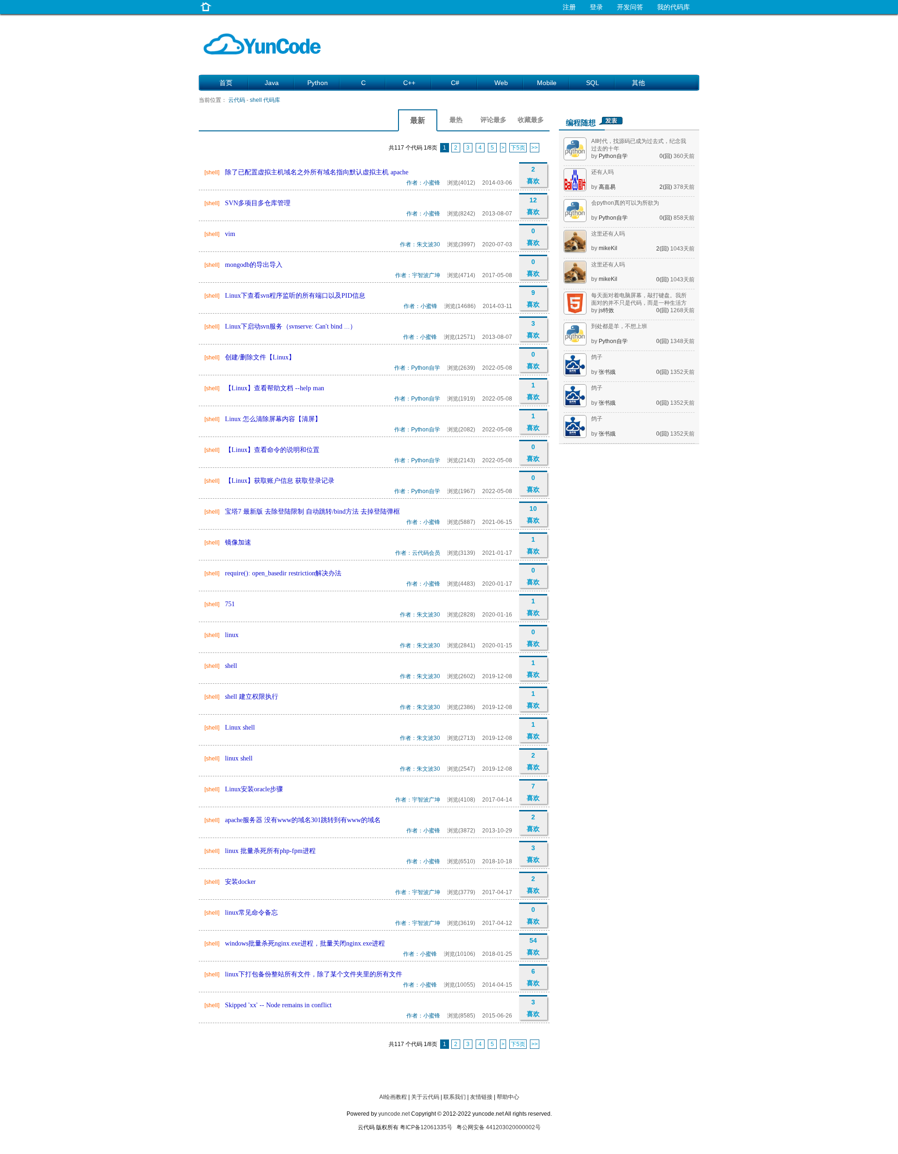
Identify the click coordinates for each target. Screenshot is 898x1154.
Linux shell (240, 727)
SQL (592, 82)
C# (455, 82)
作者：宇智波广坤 (417, 275)
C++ (409, 82)
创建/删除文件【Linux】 (260, 357)
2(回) (666, 187)
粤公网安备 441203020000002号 (498, 1127)
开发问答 (630, 7)
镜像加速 (238, 542)
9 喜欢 (533, 298)
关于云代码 (425, 1097)
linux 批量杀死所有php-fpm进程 (270, 850)
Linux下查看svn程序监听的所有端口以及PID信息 (295, 295)
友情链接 (481, 1097)
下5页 (518, 147)
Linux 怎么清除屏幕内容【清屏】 (273, 419)
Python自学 (613, 156)
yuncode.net (394, 1114)
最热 (456, 119)
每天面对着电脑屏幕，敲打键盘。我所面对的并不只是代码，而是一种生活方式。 (639, 303)
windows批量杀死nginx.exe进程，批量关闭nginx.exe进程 (305, 943)
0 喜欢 (533, 236)
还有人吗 (602, 172)
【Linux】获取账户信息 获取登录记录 (279, 480)
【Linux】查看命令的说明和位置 (272, 449)
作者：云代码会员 (417, 553)
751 (230, 604)
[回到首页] (206, 11)
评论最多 (493, 119)
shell (231, 665)
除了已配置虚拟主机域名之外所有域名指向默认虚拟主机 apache (316, 172)
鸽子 (596, 357)
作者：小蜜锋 (423, 182)
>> (534, 147)
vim (230, 233)
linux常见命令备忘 (251, 912)
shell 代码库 (265, 100)
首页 (225, 82)
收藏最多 (531, 119)
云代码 (236, 100)
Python (317, 82)
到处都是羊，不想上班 (619, 326)
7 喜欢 (533, 792)
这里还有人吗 (608, 233)
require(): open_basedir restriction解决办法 (283, 573)
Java (272, 82)
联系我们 (454, 1097)
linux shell (239, 758)
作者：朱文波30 (420, 244)
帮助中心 (508, 1097)
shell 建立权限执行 (251, 696)
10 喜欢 (533, 514)
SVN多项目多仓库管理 (257, 203)
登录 (596, 7)
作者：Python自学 (417, 368)
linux (232, 634)
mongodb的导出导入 (253, 264)
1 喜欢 (533, 391)
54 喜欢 (533, 946)
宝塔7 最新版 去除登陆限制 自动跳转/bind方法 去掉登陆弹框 (312, 511)
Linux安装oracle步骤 (254, 789)
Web (501, 82)
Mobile (547, 82)
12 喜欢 (533, 205)
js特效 (606, 310)
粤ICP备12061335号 (426, 1127)
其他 (638, 82)
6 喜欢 (533, 977)
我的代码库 (673, 7)
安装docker (240, 881)
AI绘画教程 (393, 1097)
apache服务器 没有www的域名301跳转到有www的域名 (303, 820)
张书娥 (607, 372)
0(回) (666, 156)
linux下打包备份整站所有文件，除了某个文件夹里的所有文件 (313, 974)
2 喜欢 (533, 175)
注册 (569, 7)
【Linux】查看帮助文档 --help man (274, 388)
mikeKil (608, 248)
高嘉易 (607, 187)
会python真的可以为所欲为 (625, 203)
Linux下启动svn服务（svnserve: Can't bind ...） (290, 326)
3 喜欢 (533, 329)
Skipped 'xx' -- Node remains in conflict (278, 1005)
